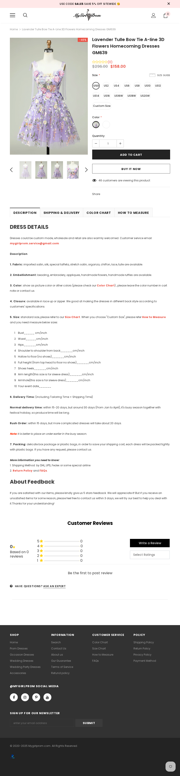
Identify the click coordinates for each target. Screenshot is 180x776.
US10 (148, 86)
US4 (116, 86)
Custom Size (102, 106)
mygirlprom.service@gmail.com (34, 243)
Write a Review (150, 543)
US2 (106, 86)
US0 (96, 86)
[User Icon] (153, 15)
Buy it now (131, 169)
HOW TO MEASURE (133, 213)
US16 (107, 96)
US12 (158, 86)
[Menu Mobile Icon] (12, 15)
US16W (118, 96)
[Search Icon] (25, 15)
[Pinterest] (36, 697)
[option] (49, 96)
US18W (132, 96)
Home (14, 29)
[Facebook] (14, 697)
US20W (145, 96)
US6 (127, 86)
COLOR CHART (98, 213)
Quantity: (98, 136)
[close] (168, 4)
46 (100, 180)
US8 (137, 86)
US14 (96, 96)
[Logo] (90, 15)
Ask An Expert (54, 586)
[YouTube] (47, 697)
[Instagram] (25, 697)
